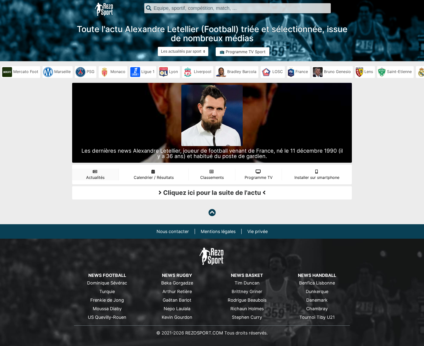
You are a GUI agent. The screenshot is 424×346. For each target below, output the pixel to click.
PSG (89, 71)
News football (107, 275)
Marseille (62, 71)
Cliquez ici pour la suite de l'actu (212, 192)
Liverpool (202, 71)
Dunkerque (317, 291)
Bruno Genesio (337, 71)
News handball (317, 275)
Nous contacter (173, 231)
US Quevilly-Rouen (107, 317)
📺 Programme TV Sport (242, 51)
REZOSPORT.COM (204, 332)
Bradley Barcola (241, 71)
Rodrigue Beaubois (247, 300)
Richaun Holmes (247, 308)
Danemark (317, 300)
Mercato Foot (25, 71)
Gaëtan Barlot (177, 300)
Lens (368, 71)
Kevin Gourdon (177, 317)
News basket (247, 275)
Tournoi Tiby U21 (317, 317)
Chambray (317, 308)
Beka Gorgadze (177, 282)
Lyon (173, 71)
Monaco (117, 71)
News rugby (177, 275)
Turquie (107, 291)
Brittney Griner (247, 291)
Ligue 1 (147, 71)
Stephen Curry (247, 317)
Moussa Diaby (107, 308)
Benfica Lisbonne (317, 282)
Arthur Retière (177, 291)
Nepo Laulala (177, 308)
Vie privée (257, 231)
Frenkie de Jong (107, 300)
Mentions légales (218, 231)
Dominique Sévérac (107, 282)
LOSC (277, 71)
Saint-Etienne (399, 71)
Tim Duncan (247, 282)
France (301, 71)
